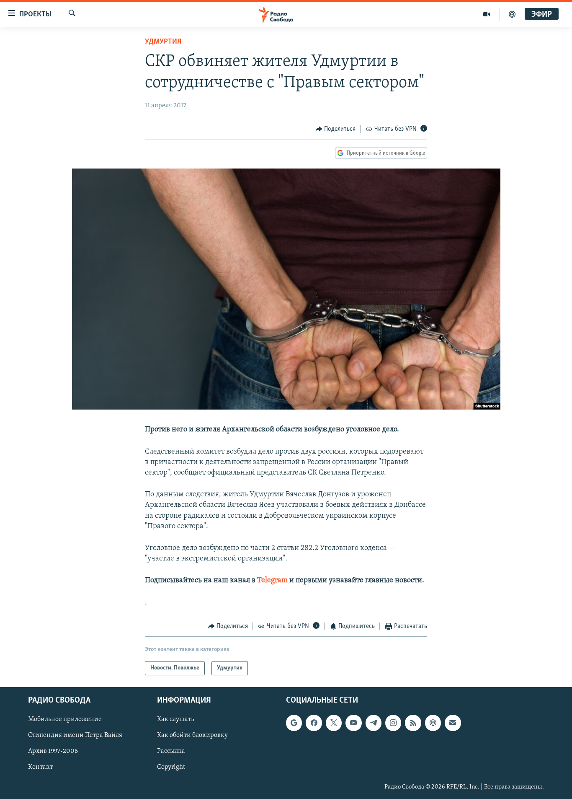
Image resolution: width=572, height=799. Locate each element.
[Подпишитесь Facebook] (314, 723)
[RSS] (413, 723)
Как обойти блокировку (192, 735)
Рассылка (171, 751)
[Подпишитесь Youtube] (353, 723)
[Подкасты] (433, 723)
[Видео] (487, 14)
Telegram (272, 580)
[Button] (336, 129)
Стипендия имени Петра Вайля (75, 735)
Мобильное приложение (65, 719)
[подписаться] (453, 723)
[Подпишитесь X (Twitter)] (334, 723)
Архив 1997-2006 (53, 751)
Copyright (171, 767)
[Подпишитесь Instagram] (393, 723)
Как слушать (175, 719)
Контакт (40, 767)
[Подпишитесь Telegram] (373, 723)
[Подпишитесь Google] (294, 723)
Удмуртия (163, 42)
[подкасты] (512, 14)
